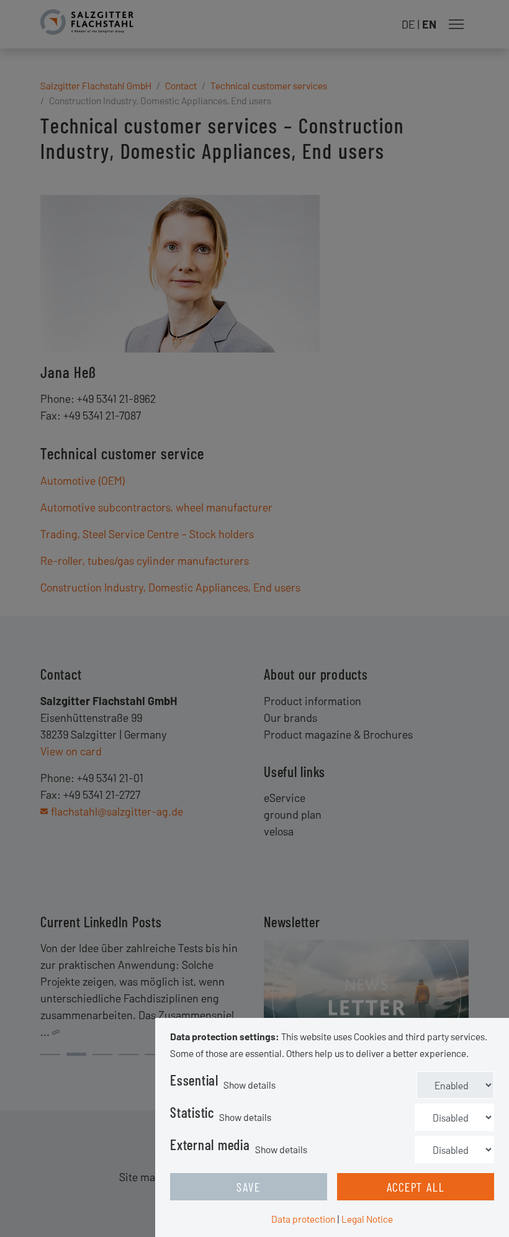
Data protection (303, 1219)
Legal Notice (367, 1219)
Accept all (416, 1186)
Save (248, 1186)
